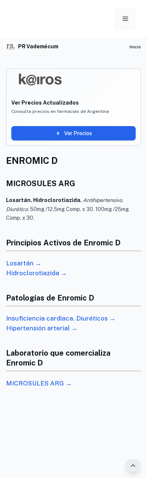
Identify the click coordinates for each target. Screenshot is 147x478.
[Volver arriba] (133, 465)
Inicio (135, 46)
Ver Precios (78, 133)
